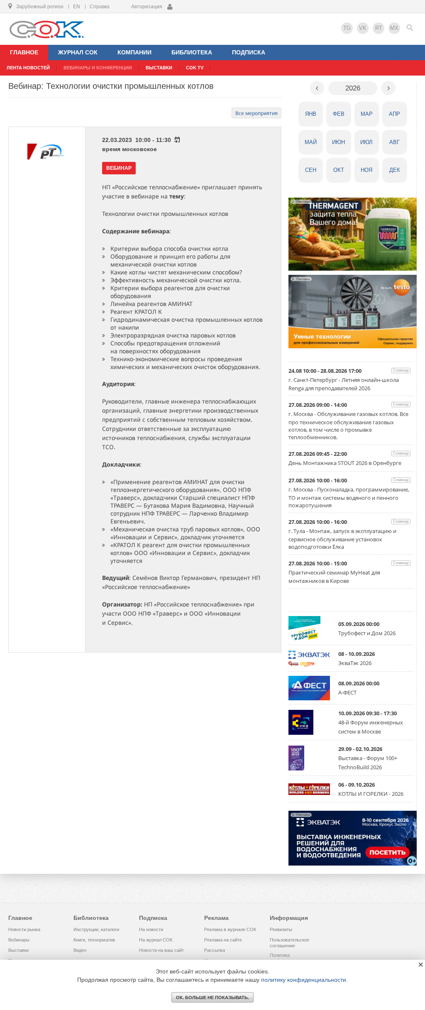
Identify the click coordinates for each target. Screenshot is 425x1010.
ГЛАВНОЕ (24, 52)
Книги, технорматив (94, 939)
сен (310, 170)
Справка (100, 7)
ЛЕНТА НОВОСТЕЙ (28, 67)
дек (394, 170)
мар (367, 114)
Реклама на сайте (223, 939)
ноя (366, 170)
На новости (151, 929)
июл (366, 142)
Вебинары (18, 939)
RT (378, 28)
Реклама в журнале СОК (230, 929)
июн (338, 142)
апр (394, 114)
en (76, 7)
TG (347, 28)
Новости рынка (24, 929)
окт (338, 170)
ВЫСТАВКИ (159, 67)
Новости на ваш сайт (161, 950)
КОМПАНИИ (134, 52)
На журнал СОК (155, 939)
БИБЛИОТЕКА (191, 52)
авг (394, 142)
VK (362, 28)
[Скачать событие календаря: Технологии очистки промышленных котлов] (177, 140)
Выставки (18, 950)
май (311, 142)
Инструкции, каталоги (96, 929)
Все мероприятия (256, 113)
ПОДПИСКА (248, 52)
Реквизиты (281, 929)
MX (394, 28)
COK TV (194, 67)
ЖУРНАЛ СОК (78, 52)
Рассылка (214, 950)
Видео (79, 950)
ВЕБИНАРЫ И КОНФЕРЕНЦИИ (98, 67)
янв (310, 114)
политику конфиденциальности (303, 979)
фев (338, 114)
